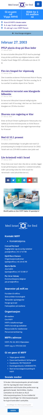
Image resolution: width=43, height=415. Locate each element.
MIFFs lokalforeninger (14, 322)
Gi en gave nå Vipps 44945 (11, 14)
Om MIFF (9, 319)
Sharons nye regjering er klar (17, 114)
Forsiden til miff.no (12, 293)
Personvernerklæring (13, 332)
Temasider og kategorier (14, 300)
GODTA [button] (13, 410)
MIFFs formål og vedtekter (16, 325)
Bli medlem (9, 316)
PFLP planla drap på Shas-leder (18, 48)
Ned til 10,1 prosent (12, 137)
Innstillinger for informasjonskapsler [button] (19, 405)
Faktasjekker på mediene (15, 306)
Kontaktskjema (17, 241)
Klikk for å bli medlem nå (32, 14)
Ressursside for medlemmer (16, 329)
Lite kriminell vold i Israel (15, 157)
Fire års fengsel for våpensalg (17, 71)
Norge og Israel (11, 303)
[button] (8, 180)
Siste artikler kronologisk (15, 296)
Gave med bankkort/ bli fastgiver (23, 360)
